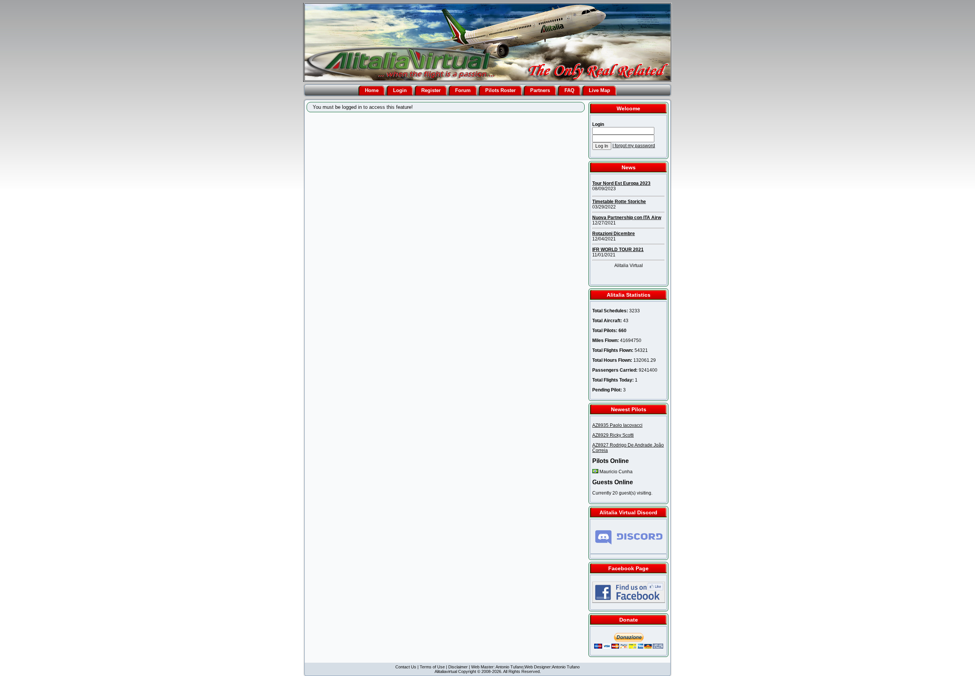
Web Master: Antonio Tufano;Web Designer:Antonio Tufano (525, 667)
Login (400, 90)
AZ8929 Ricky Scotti (613, 435)
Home (372, 90)
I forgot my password (633, 145)
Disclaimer (458, 667)
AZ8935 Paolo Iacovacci (617, 425)
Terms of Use (432, 667)
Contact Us (405, 667)
